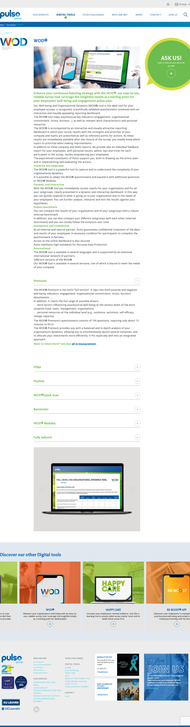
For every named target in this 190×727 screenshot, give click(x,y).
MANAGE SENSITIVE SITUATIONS (46, 696)
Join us (173, 14)
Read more (103, 672)
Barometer (41, 409)
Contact (155, 14)
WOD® (50, 609)
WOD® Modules (44, 423)
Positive (39, 381)
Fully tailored (43, 437)
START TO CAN (71, 684)
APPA (67, 676)
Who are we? (120, 14)
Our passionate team (42, 664)
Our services (41, 14)
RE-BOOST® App (72, 670)
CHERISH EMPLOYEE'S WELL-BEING (45, 683)
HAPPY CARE (113, 609)
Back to (9, 33)
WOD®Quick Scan (46, 395)
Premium (40, 281)
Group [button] (182, 4)
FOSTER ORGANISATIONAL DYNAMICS (44, 700)
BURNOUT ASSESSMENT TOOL (77, 678)
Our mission (38, 662)
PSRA (37, 367)
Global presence (40, 672)
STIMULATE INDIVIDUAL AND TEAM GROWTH (47, 691)
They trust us (38, 670)
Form (67, 696)
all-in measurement (84, 343)
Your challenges (93, 14)
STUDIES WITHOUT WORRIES (77, 686)
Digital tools (65, 14)
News (139, 14)
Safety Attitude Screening (75, 681)
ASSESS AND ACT (40, 688)
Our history (38, 667)
